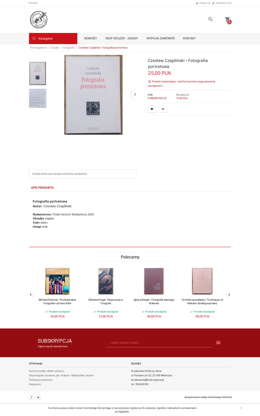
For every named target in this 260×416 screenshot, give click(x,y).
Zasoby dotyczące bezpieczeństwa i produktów (59, 173)
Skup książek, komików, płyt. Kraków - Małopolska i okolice (61, 375)
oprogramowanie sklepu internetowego (202, 397)
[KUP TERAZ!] (73, 287)
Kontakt (189, 38)
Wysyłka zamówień (160, 38)
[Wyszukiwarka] (206, 19)
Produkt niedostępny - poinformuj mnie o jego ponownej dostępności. (181, 83)
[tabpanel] (130, 219)
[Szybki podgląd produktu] (73, 269)
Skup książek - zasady (121, 38)
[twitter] (38, 397)
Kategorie (45, 38)
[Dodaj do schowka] (152, 109)
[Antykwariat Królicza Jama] (38, 19)
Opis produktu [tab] (42, 187)
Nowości (90, 38)
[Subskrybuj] (218, 343)
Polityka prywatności (41, 379)
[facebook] (31, 397)
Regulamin (35, 384)
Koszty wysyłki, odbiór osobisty (46, 371)
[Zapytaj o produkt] (163, 109)
